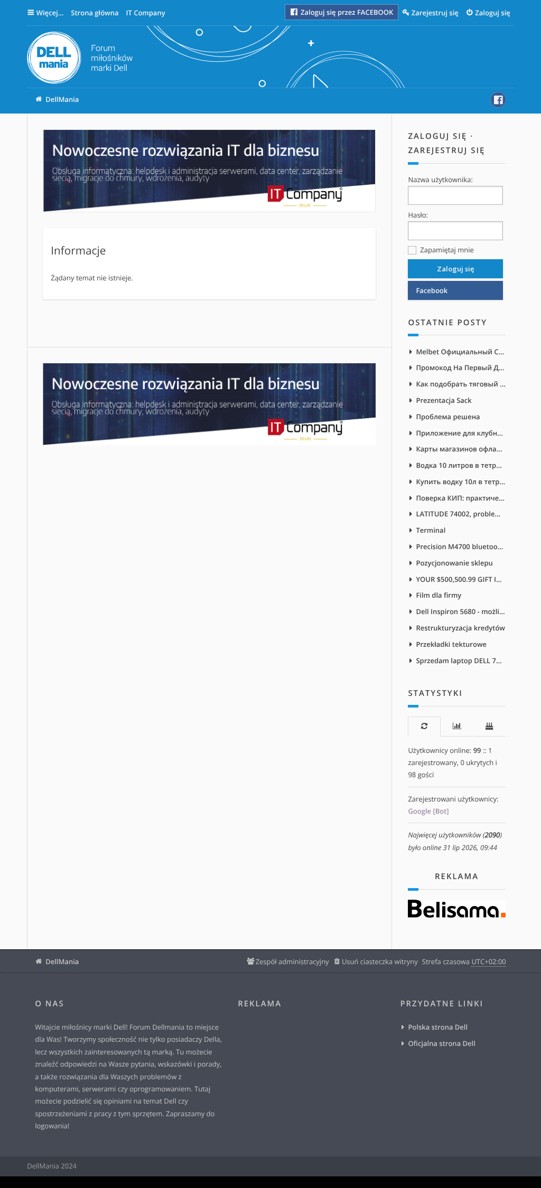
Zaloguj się (437, 136)
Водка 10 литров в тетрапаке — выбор (460, 465)
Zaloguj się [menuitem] (492, 12)
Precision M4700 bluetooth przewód (460, 546)
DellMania (62, 961)
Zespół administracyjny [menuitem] (292, 961)
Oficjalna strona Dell (441, 1043)
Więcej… (50, 12)
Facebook (431, 290)
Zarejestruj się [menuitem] (435, 12)
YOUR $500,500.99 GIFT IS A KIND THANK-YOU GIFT (460, 579)
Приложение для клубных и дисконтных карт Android (460, 433)
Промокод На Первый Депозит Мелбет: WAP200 (460, 367)
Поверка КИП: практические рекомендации (460, 498)
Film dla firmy (438, 595)
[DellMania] (80, 59)
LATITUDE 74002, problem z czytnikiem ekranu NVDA (460, 513)
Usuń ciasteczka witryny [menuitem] (380, 961)
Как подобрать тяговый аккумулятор (460, 384)
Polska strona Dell (438, 1027)
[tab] (424, 726)
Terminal (430, 530)
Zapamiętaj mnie (445, 249)
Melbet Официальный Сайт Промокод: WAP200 (460, 351)
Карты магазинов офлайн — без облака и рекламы (460, 449)
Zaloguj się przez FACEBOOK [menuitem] (346, 12)
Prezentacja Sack (443, 400)
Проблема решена (448, 416)
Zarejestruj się (446, 150)
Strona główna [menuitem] (94, 12)
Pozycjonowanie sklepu (454, 563)
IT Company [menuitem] (145, 12)
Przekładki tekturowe (451, 644)
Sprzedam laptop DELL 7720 (460, 660)
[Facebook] (498, 100)
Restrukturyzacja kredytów (460, 628)
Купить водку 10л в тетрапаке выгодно (460, 481)
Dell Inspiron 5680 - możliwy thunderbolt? (460, 611)
